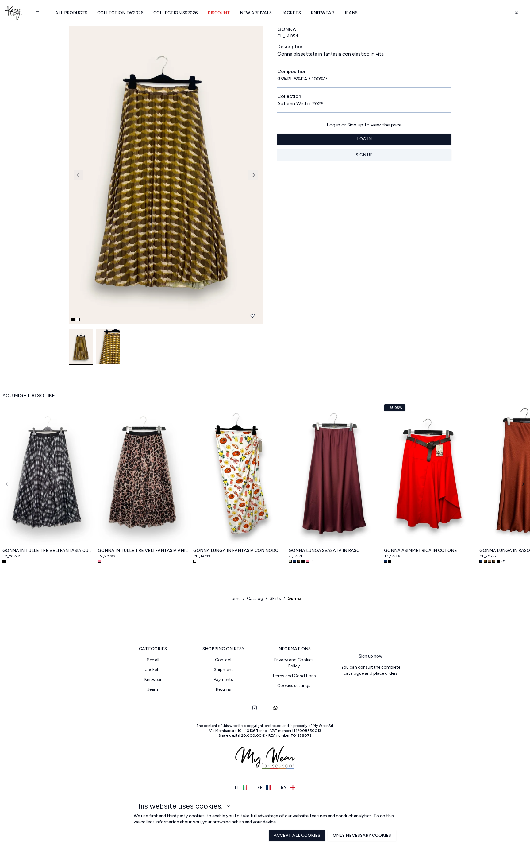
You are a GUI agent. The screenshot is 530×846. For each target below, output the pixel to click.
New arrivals (256, 12)
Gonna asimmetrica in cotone (420, 550)
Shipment (223, 669)
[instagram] (254, 707)
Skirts (275, 598)
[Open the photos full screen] (163, 175)
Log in (364, 139)
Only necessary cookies (362, 835)
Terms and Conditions (294, 675)
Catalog (255, 598)
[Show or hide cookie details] (228, 806)
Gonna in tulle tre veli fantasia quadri (47, 550)
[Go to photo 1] (73, 319)
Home (234, 598)
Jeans (351, 12)
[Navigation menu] (37, 12)
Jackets (291, 12)
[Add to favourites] (252, 315)
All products (71, 12)
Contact (223, 659)
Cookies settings (293, 685)
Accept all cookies (297, 835)
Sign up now (370, 656)
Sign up (364, 154)
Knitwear (322, 12)
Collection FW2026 (120, 12)
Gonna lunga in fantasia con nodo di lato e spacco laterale (238, 550)
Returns (223, 689)
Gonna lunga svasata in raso (324, 550)
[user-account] (516, 12)
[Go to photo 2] (78, 319)
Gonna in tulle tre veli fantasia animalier (143, 550)
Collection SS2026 (175, 12)
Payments (223, 679)
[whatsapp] (275, 707)
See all (153, 659)
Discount (219, 12)
